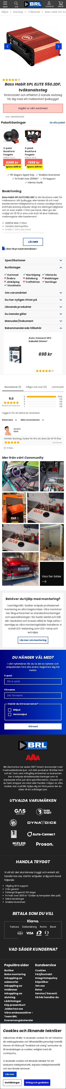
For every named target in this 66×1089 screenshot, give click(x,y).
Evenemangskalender (18, 1020)
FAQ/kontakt (43, 974)
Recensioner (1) (13, 387)
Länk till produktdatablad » (21, 248)
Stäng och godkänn (37, 1082)
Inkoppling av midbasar (13, 987)
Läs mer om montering (33, 640)
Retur (38, 989)
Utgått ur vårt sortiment (33, 108)
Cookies (40, 970)
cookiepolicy (9, 1053)
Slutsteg (18, 12)
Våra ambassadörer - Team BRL (18, 1014)
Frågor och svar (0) (36, 387)
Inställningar (12, 1082)
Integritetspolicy (46, 978)
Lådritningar (12, 1001)
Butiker (9, 970)
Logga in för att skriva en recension (21, 412)
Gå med (33, 726)
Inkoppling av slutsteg (13, 995)
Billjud (5, 12)
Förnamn (9, 689)
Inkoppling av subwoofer (13, 980)
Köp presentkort (14, 1005)
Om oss (40, 986)
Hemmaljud (20, 714)
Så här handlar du (47, 997)
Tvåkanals (34, 12)
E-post (8, 675)
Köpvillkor (41, 982)
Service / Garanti (46, 993)
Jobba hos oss (13, 1009)
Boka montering (15, 974)
